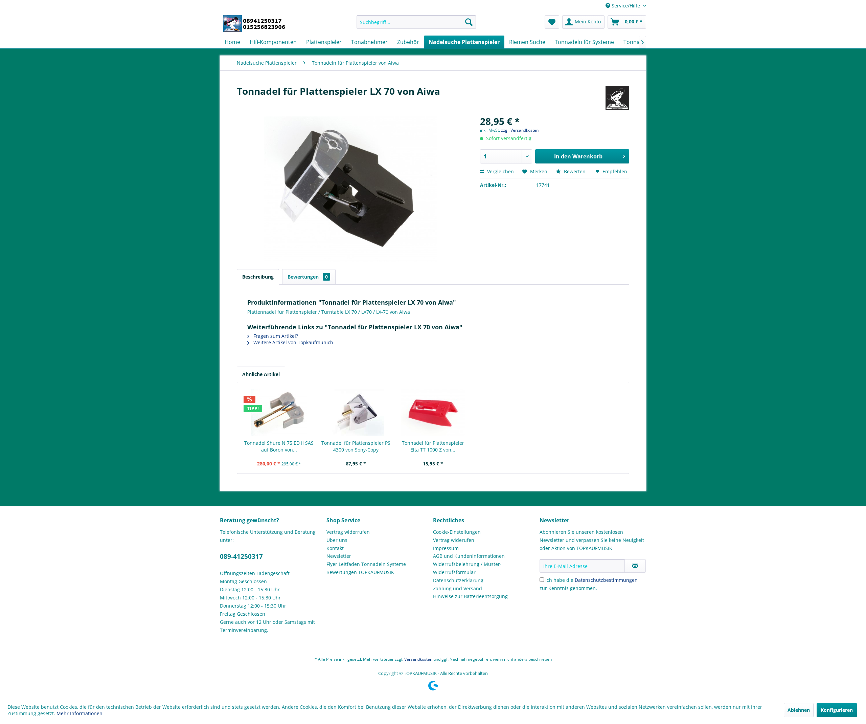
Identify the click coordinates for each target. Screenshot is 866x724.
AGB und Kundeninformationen (469, 556)
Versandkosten (418, 659)
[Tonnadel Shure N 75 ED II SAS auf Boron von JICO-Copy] (279, 412)
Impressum (446, 548)
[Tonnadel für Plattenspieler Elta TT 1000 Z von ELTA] (433, 412)
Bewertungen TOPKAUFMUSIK (360, 572)
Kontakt (335, 548)
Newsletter (338, 556)
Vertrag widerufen (453, 540)
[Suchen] (469, 22)
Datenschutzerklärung (458, 580)
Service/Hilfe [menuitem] (625, 5)
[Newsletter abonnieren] (635, 566)
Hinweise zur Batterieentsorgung (470, 596)
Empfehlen (614, 171)
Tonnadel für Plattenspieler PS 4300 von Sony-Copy (355, 446)
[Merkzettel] (552, 22)
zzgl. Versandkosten (520, 130)
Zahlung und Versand (457, 588)
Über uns (336, 540)
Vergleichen (500, 171)
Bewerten (575, 171)
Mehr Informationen (79, 713)
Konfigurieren (837, 710)
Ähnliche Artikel (261, 374)
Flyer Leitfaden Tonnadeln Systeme (366, 564)
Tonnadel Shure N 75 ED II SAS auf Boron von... (279, 446)
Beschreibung (258, 276)
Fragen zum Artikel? (275, 336)
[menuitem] (416, 22)
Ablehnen (799, 710)
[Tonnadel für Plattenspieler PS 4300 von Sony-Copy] (356, 412)
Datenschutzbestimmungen (606, 580)
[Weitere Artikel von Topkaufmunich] (617, 98)
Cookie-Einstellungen (457, 532)
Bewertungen (308, 276)
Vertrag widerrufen (348, 532)
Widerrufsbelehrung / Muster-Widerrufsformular (467, 568)
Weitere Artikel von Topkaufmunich (292, 342)
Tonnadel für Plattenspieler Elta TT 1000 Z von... (433, 446)
